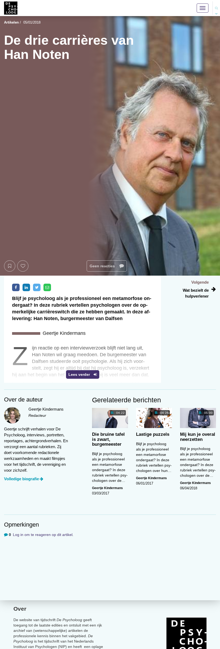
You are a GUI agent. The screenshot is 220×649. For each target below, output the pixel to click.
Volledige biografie (21, 479)
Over (19, 609)
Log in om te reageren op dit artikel (42, 534)
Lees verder (79, 374)
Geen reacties (103, 266)
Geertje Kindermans (107, 488)
